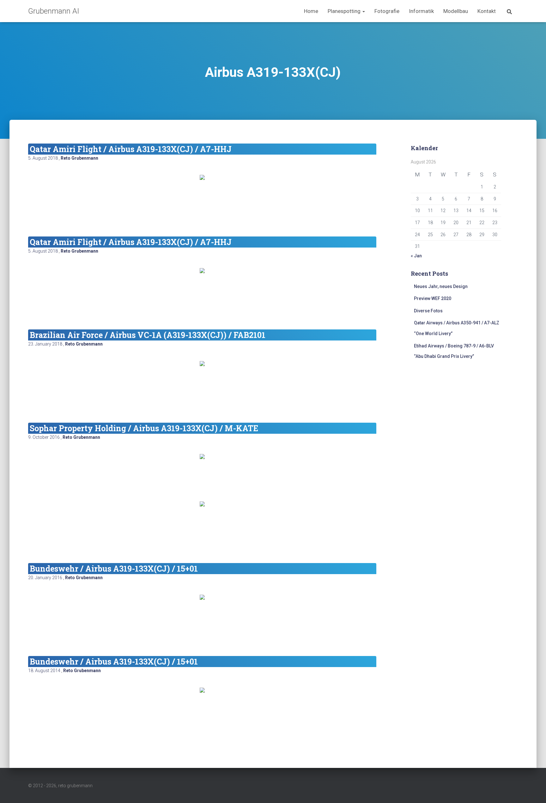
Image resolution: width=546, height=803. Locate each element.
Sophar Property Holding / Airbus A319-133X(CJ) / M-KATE (144, 428)
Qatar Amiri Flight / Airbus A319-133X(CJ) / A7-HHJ (131, 149)
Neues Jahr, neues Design (441, 286)
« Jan (416, 255)
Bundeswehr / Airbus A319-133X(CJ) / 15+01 (114, 568)
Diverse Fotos (428, 310)
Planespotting (345, 11)
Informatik (421, 11)
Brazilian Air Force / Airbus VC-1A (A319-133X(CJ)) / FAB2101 (147, 335)
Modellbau (455, 11)
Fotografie (386, 11)
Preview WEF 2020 (432, 298)
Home (311, 11)
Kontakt (486, 11)
